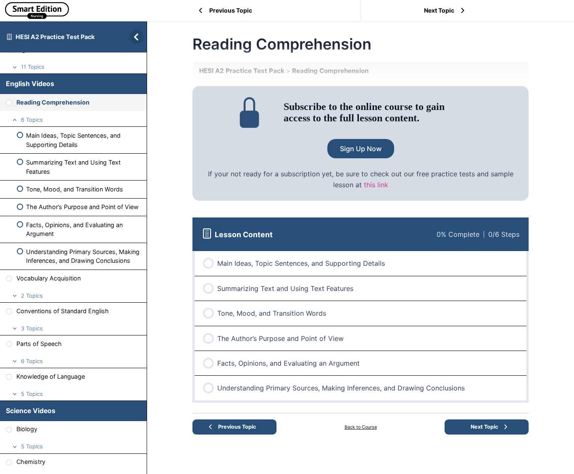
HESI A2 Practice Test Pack (55, 36)
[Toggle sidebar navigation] (134, 36)
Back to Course (361, 427)
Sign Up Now (361, 148)
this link (376, 185)
